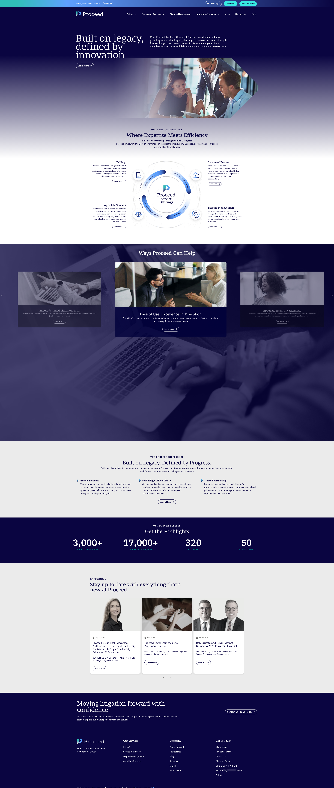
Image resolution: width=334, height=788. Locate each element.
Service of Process (151, 14)
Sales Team (175, 770)
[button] (1, 295)
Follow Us (220, 775)
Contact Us (221, 756)
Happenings (240, 14)
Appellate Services (206, 14)
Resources (175, 761)
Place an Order (223, 761)
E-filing (130, 14)
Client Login (221, 747)
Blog (253, 14)
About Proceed (177, 747)
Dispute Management (180, 14)
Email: (229, 770)
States (173, 765)
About (227, 14)
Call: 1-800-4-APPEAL (226, 765)
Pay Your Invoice (223, 751)
